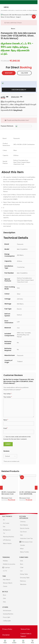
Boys (4, 595)
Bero (21, 564)
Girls (4, 598)
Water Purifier (24, 552)
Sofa (21, 561)
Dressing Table (24, 577)
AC (4, 520)
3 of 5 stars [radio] (17, 393)
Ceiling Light (7, 620)
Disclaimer (6, 635)
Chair (21, 567)
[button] (37, 488)
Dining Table (24, 574)
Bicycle (5, 591)
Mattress (23, 581)
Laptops (7, 567)
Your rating (7, 393)
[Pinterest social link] (19, 2)
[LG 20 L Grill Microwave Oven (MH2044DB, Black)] (27, 483)
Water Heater (7, 543)
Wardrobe (23, 584)
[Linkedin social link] (21, 2)
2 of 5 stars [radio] (15, 393)
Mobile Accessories (9, 564)
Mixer (22, 548)
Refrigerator (7, 530)
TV (4, 533)
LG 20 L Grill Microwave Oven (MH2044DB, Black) (27, 494)
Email (6, 428)
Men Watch (6, 579)
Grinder (22, 545)
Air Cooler (6, 523)
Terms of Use (25, 629)
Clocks (5, 586)
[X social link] (16, 2)
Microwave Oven (7, 498)
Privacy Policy (7, 629)
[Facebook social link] (14, 2)
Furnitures (23, 557)
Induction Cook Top (26, 538)
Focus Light (6, 617)
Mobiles (5, 561)
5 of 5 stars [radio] (20, 393)
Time (4, 576)
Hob (21, 535)
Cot (21, 571)
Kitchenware (7, 610)
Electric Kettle (24, 528)
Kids (4, 602)
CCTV (5, 571)
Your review (8, 397)
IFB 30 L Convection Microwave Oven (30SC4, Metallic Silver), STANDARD (9, 495)
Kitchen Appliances (23, 517)
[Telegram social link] (23, 2)
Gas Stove (23, 531)
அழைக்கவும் (17, 110)
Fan (4, 526)
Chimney (23, 521)
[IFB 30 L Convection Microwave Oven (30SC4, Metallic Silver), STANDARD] (10, 483)
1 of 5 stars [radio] (14, 393)
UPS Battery (7, 540)
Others (5, 607)
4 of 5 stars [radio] (19, 393)
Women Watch (7, 583)
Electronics (7, 516)
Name (6, 420)
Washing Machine (8, 536)
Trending (6, 557)
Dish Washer (24, 525)
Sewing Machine (8, 614)
